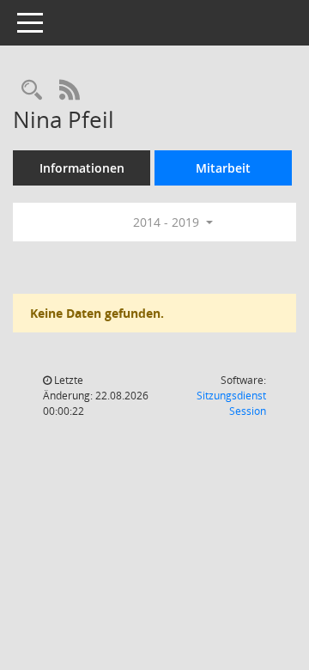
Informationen (81, 168)
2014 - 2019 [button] (168, 222)
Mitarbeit (223, 168)
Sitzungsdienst (231, 403)
